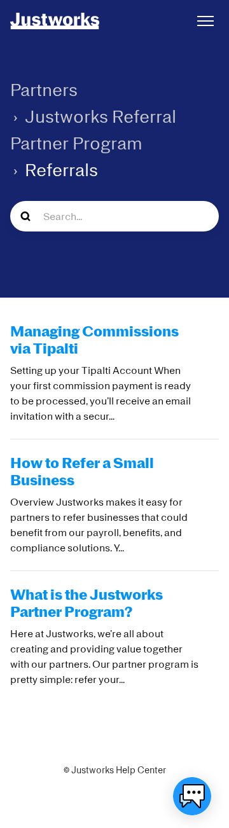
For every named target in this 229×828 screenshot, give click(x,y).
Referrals (61, 169)
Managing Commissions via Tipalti (94, 339)
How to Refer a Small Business (82, 470)
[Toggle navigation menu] (205, 21)
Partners (44, 89)
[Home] (54, 21)
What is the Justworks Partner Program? (86, 602)
